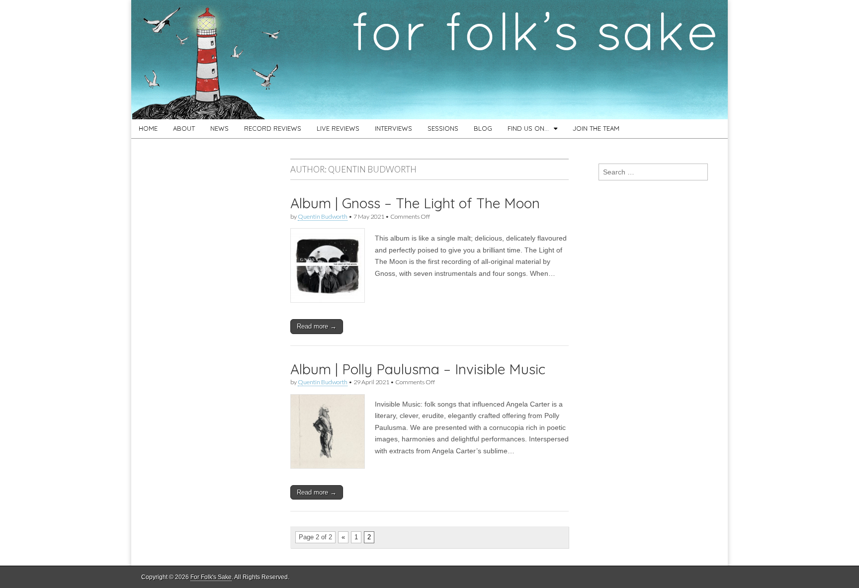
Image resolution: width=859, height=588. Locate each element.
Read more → (317, 326)
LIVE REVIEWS (338, 128)
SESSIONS (443, 128)
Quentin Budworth (322, 216)
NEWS (219, 128)
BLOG (483, 128)
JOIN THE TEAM (596, 128)
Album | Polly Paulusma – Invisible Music (417, 369)
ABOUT (184, 128)
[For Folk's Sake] (429, 59)
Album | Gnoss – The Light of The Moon (415, 203)
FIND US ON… (528, 128)
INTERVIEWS (393, 128)
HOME (148, 128)
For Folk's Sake (211, 577)
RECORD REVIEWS (272, 128)
